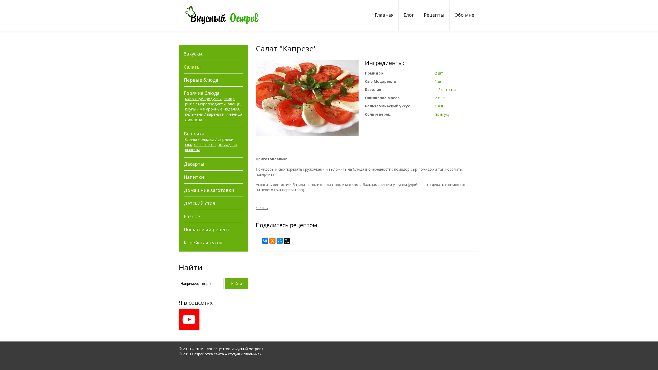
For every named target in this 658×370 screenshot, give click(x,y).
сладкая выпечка (200, 144)
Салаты (192, 67)
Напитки (194, 177)
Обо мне (464, 15)
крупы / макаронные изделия (212, 109)
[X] (287, 241)
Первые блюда (201, 80)
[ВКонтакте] (265, 241)
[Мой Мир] (280, 241)
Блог (409, 15)
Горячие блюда (202, 93)
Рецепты (434, 15)
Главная (384, 15)
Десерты (194, 164)
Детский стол (199, 203)
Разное (192, 216)
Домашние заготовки (209, 190)
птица (229, 98)
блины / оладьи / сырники (209, 139)
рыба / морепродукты (205, 103)
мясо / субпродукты (203, 98)
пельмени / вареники (204, 114)
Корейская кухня (203, 242)
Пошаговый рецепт (207, 229)
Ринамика (251, 353)
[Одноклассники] (272, 241)
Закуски (193, 54)
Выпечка (194, 134)
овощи (234, 103)
